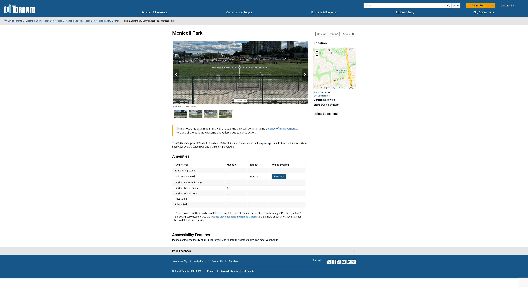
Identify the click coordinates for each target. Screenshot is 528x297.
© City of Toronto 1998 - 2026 (186, 271)
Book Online (279, 176)
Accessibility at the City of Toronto (237, 271)
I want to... (478, 5)
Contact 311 (508, 5)
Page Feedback (181, 251)
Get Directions (321, 95)
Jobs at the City (180, 261)
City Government (483, 12)
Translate (347, 34)
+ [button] (317, 51)
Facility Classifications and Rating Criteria (234, 216)
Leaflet (323, 88)
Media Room (200, 261)
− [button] (317, 55)
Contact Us (217, 261)
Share (322, 34)
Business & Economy (323, 12)
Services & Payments (154, 12)
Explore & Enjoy (405, 12)
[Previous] (176, 75)
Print (332, 34)
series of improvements (282, 128)
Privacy (211, 271)
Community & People (239, 12)
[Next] (305, 75)
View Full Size (240, 100)
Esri (337, 88)
